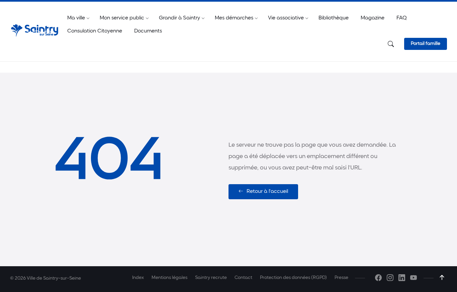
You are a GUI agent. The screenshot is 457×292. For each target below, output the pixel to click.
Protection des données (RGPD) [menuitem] (293, 277)
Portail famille (425, 43)
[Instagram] (390, 279)
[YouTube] (413, 279)
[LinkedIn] (401, 279)
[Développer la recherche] (390, 44)
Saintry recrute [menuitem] (211, 277)
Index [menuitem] (138, 277)
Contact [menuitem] (243, 277)
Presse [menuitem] (341, 277)
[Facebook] (378, 279)
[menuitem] (76, 18)
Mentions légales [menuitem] (169, 277)
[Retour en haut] (442, 278)
